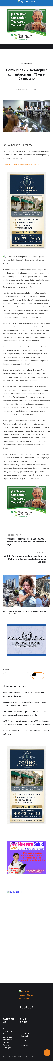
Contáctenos (24, 1041)
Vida (4, 1034)
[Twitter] (26, 1006)
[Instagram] (32, 1006)
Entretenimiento (8, 1037)
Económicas (7, 1040)
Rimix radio (7, 1057)
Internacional (7, 1031)
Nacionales (26, 63)
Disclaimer (24, 1045)
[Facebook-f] (20, 1006)
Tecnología (7, 1048)
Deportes (6, 1045)
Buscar (6, 670)
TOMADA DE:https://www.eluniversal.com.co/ (21, 164)
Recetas (6, 1042)
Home (22, 1029)
